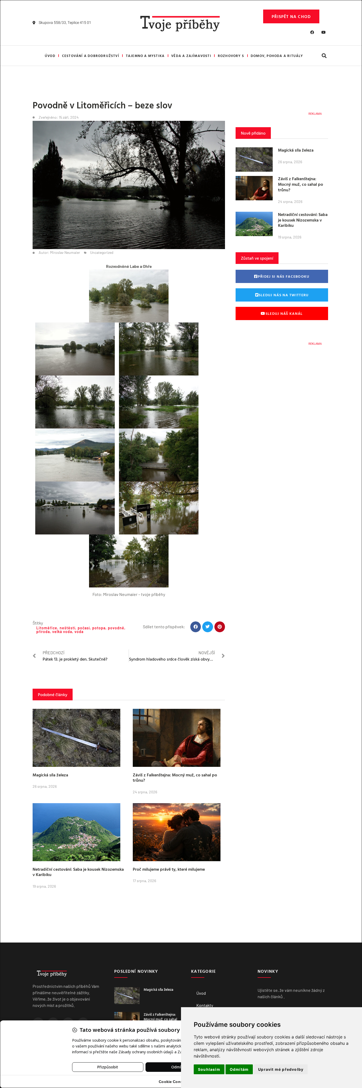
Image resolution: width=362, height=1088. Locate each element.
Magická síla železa (50, 775)
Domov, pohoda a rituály (277, 55)
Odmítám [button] (239, 1069)
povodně (116, 628)
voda (78, 631)
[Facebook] (312, 32)
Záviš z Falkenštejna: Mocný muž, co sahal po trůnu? (175, 778)
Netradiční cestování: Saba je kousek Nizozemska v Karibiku (78, 872)
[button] (324, 55)
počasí (84, 628)
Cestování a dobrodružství (90, 55)
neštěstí (67, 628)
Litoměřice (46, 628)
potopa (98, 628)
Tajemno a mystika (145, 55)
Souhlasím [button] (209, 1069)
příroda (43, 631)
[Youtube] (323, 32)
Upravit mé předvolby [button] (280, 1069)
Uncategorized (101, 252)
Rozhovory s (231, 55)
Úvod (50, 55)
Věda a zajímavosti (191, 55)
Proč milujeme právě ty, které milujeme (169, 869)
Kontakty (204, 1005)
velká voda (62, 631)
